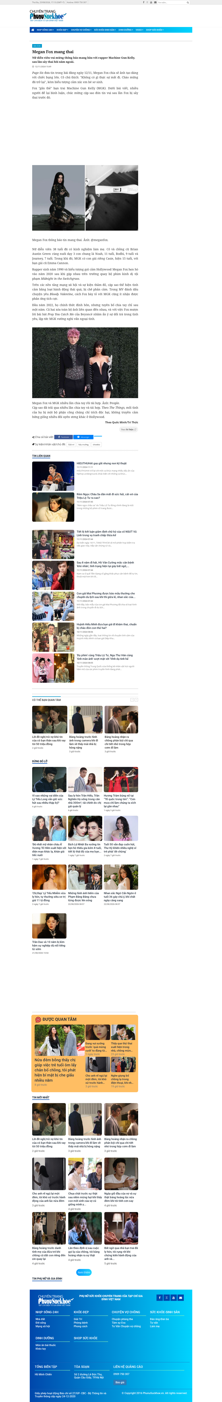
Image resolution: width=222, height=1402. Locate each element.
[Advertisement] (85, 133)
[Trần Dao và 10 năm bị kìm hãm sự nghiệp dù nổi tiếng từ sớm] (49, 926)
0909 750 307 (121, 1374)
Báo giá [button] (120, 1382)
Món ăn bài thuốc (46, 1345)
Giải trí (71, 444)
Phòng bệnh (81, 1322)
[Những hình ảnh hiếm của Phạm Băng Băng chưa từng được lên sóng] (85, 877)
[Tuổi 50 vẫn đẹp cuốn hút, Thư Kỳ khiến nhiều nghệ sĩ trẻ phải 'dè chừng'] (121, 828)
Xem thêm (84, 1272)
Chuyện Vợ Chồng (80, 30)
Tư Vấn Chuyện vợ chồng (126, 1326)
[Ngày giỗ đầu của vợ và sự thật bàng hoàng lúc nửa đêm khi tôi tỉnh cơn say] (121, 1174)
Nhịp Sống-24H (44, 30)
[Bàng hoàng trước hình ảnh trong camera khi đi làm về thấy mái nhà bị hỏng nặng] (86, 719)
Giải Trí (78, 1319)
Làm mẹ (155, 1326)
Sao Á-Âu (37, 46)
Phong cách (80, 1326)
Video (139, 30)
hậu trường (83, 444)
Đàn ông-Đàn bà (159, 1319)
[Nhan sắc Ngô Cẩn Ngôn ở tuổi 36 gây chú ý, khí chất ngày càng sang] (121, 877)
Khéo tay (41, 1348)
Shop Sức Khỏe (154, 30)
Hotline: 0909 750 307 (77, 2)
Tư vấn (154, 1322)
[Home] (33, 30)
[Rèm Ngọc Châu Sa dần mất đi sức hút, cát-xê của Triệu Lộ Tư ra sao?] (53, 507)
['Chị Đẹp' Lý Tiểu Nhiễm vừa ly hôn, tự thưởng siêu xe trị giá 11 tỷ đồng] (49, 877)
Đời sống (41, 1322)
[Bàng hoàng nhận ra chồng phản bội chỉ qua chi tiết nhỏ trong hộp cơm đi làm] (121, 719)
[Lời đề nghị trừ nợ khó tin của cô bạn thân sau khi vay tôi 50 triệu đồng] (49, 719)
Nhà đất (40, 1319)
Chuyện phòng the (122, 1319)
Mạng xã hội (43, 1326)
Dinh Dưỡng (125, 30)
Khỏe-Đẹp (62, 30)
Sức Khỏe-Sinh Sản (104, 30)
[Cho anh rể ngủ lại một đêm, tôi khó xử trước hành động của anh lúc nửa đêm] (97, 1064)
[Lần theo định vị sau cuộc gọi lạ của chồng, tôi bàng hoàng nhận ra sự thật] (85, 1228)
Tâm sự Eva (118, 1322)
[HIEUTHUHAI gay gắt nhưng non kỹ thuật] (53, 476)
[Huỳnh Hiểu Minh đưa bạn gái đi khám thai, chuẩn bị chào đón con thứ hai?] (53, 637)
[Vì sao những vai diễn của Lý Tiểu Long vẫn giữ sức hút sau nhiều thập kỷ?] (49, 779)
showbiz (96, 444)
